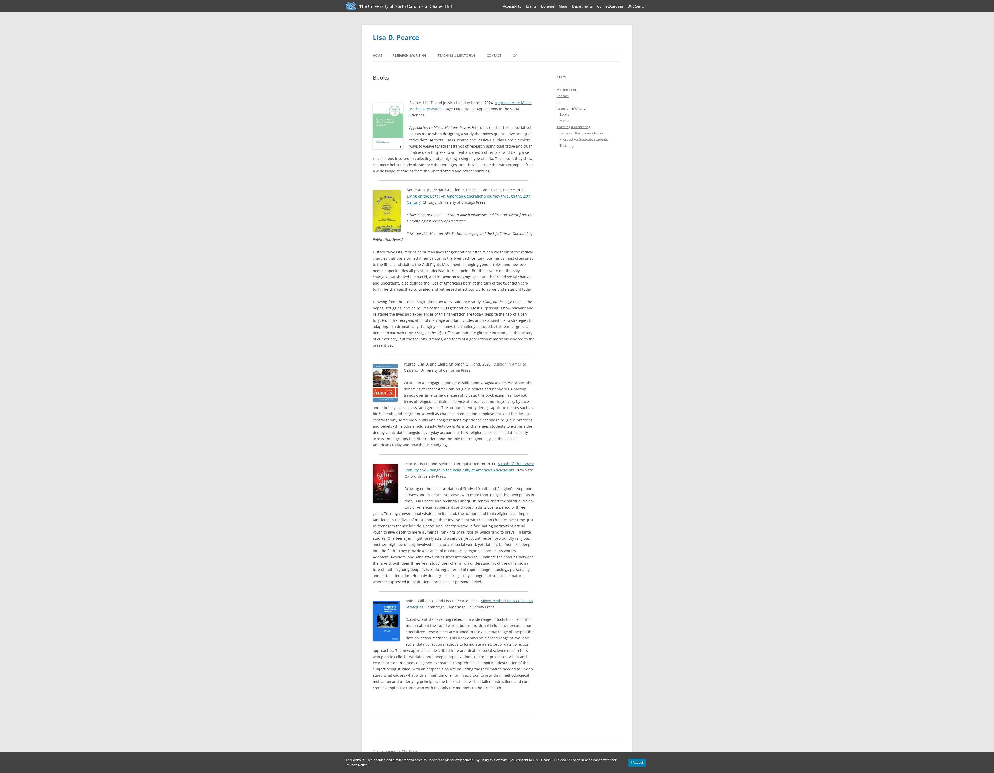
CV (515, 55)
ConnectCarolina (610, 6)
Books (564, 114)
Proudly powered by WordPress (395, 751)
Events (531, 6)
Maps (563, 6)
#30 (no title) (566, 89)
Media (564, 120)
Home (377, 55)
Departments (582, 6)
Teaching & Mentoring (457, 55)
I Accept (637, 762)
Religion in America (509, 364)
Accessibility (512, 6)
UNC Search (636, 6)
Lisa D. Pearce (396, 37)
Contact (494, 55)
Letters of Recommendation (581, 133)
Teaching (566, 145)
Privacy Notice (357, 765)
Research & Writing (409, 55)
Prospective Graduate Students (584, 139)
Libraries (547, 6)
